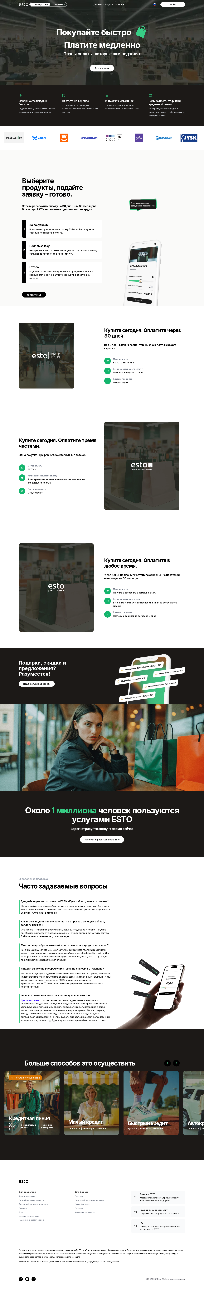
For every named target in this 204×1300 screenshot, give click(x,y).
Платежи (79, 1196)
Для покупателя (40, 4)
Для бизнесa (58, 4)
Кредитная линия (30, 1000)
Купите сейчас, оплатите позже (33, 1204)
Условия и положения (29, 1216)
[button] (98, 4)
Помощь (119, 4)
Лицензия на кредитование (31, 1220)
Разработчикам (82, 1204)
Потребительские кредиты (31, 1200)
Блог (21, 1212)
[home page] (23, 4)
